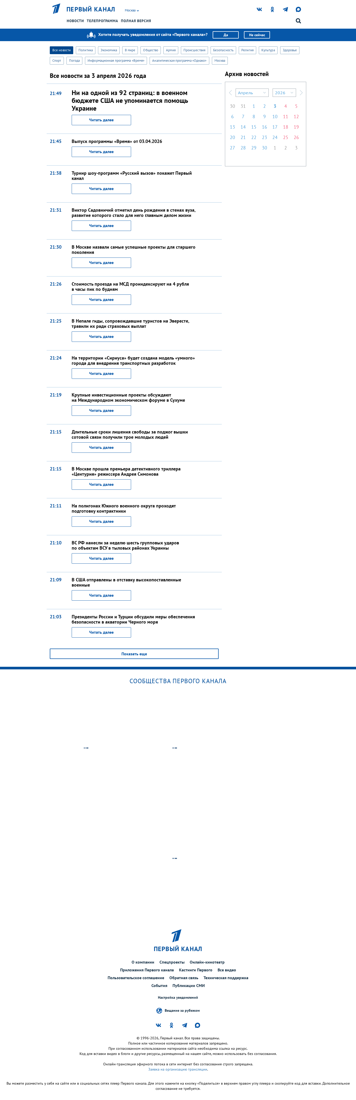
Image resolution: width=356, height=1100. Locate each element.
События (159, 985)
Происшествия (194, 50)
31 (243, 106)
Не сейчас (257, 35)
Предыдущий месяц (230, 93)
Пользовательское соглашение (136, 977)
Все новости (61, 50)
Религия (247, 50)
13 (232, 127)
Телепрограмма (102, 20)
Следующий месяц (301, 93)
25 (285, 137)
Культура (268, 50)
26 (296, 137)
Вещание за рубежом (182, 1010)
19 (296, 127)
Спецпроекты (172, 962)
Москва (219, 60)
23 (264, 137)
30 (232, 106)
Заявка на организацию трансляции (177, 1069)
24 (275, 137)
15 (253, 127)
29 (253, 148)
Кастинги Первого (195, 969)
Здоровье (290, 50)
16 (264, 127)
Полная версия (136, 20)
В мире (130, 50)
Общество (150, 50)
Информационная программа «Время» (116, 60)
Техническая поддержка (226, 977)
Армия (171, 50)
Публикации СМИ (189, 985)
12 (296, 117)
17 (275, 127)
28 (243, 148)
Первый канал (90, 9)
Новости (75, 20)
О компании (143, 962)
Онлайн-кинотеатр (207, 962)
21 (243, 137)
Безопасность (223, 50)
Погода (74, 60)
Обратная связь (183, 977)
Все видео (227, 969)
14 (243, 127)
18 (285, 127)
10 (275, 117)
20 (232, 137)
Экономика (109, 50)
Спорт (56, 60)
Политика (85, 50)
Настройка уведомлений (178, 998)
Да (226, 35)
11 (285, 117)
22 (253, 137)
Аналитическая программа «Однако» (179, 60)
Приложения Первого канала (147, 969)
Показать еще (134, 653)
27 (232, 148)
